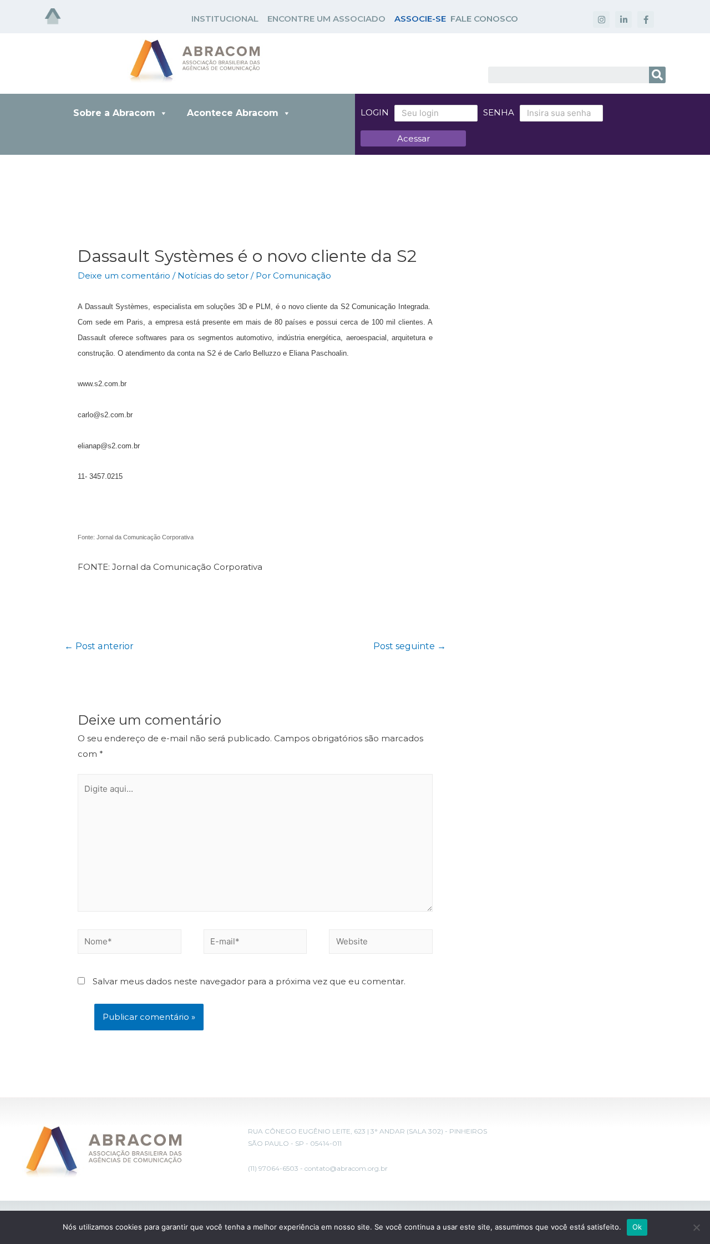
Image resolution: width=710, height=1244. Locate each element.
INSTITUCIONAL (224, 18)
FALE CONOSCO (484, 18)
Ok (637, 1226)
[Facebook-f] (645, 19)
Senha (498, 112)
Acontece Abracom (232, 113)
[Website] (381, 943)
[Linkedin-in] (623, 19)
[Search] (657, 75)
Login (375, 112)
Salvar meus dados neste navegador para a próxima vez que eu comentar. (249, 981)
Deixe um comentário (124, 275)
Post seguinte (409, 646)
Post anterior (99, 646)
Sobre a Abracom (114, 113)
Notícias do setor (213, 275)
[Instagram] (601, 19)
